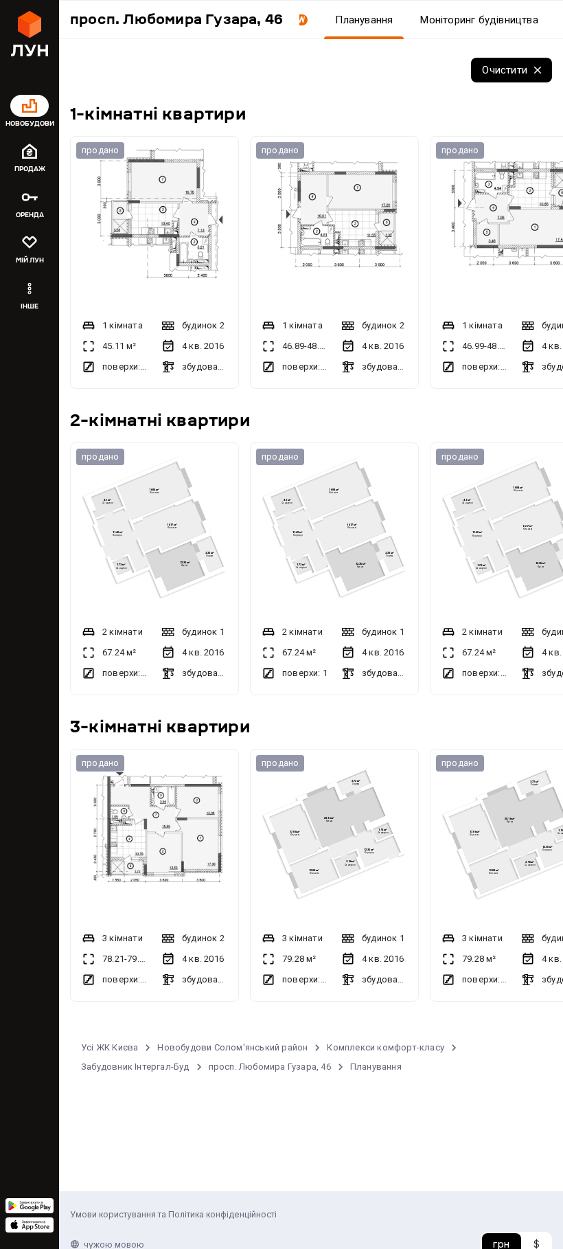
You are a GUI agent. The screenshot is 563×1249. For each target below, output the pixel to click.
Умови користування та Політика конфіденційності (173, 1214)
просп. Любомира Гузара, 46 (270, 1066)
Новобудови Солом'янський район (232, 1047)
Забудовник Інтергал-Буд (135, 1066)
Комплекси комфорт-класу (385, 1047)
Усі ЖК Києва (109, 1047)
